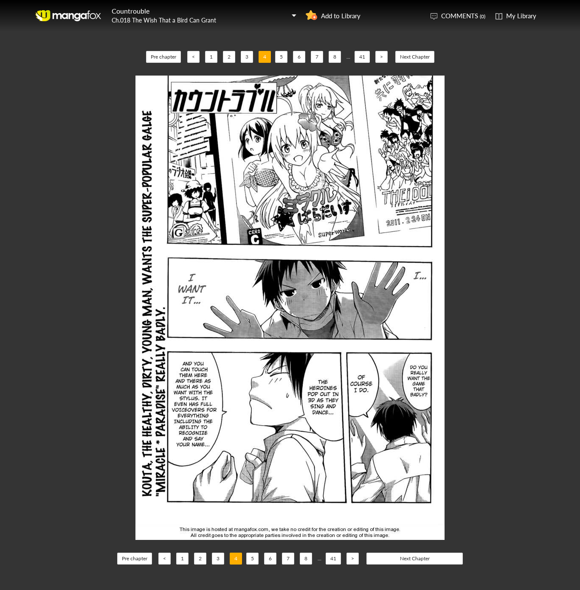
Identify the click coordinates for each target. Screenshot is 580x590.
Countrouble (130, 11)
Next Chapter (415, 56)
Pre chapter (163, 56)
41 (362, 56)
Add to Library (340, 16)
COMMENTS (463, 16)
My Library (521, 16)
